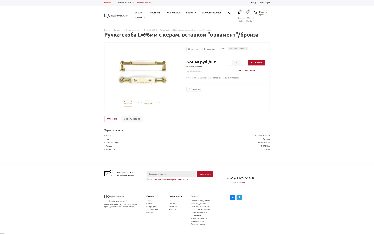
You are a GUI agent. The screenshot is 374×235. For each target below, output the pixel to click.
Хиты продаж (152, 209)
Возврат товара (198, 224)
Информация (175, 196)
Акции (148, 201)
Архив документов (199, 218)
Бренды (149, 212)
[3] (193, 71)
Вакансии (173, 207)
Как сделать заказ (198, 221)
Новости (172, 209)
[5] (199, 71)
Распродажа (151, 207)
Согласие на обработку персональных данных (169, 179)
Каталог (150, 196)
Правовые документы (200, 201)
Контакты (173, 204)
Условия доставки (198, 204)
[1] (187, 71)
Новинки (150, 204)
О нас (171, 201)
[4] (196, 71)
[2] (190, 71)
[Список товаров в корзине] (261, 14)
